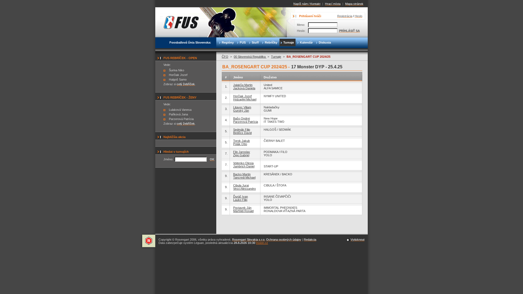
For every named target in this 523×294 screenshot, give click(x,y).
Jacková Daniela (244, 88)
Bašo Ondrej (241, 118)
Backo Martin (242, 174)
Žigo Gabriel (241, 155)
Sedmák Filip (241, 129)
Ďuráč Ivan (240, 196)
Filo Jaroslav (241, 152)
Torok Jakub (241, 140)
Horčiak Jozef (242, 96)
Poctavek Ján (242, 207)
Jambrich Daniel (243, 166)
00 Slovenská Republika (250, 56)
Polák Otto (240, 144)
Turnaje (276, 56)
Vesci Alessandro (244, 188)
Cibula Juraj (241, 185)
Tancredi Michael (244, 177)
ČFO (225, 56)
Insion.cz (262, 242)
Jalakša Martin (243, 85)
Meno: (301, 24)
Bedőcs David (242, 132)
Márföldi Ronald (243, 211)
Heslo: (301, 30)
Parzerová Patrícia (245, 121)
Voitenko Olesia (243, 163)
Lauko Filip (240, 199)
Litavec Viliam (242, 107)
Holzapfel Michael (244, 99)
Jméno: (168, 159)
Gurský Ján (241, 110)
